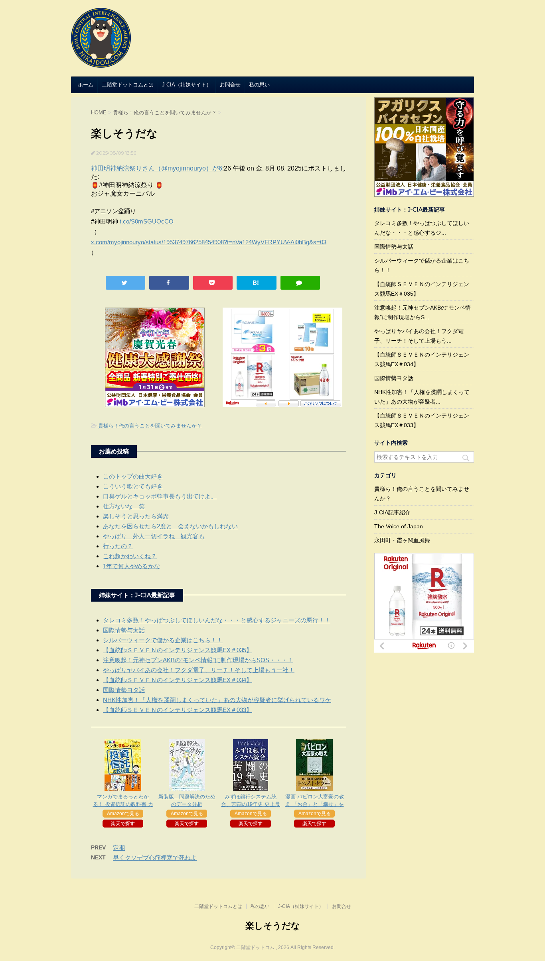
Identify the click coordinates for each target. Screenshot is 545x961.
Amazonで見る (123, 813)
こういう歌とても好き (133, 486)
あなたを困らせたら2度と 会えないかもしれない (170, 526)
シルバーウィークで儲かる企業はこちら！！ (163, 640)
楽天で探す (123, 823)
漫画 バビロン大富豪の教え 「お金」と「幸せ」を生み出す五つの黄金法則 (314, 804)
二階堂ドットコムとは (128, 85)
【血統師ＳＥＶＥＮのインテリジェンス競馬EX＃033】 (177, 709)
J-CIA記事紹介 (392, 512)
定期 (119, 847)
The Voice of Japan (398, 526)
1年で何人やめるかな (131, 566)
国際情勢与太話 (124, 630)
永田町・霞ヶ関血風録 (402, 540)
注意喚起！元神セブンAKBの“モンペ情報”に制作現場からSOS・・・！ (198, 660)
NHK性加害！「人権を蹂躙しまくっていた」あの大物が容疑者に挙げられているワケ (217, 699)
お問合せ (230, 85)
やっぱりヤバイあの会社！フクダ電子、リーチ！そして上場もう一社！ (198, 670)
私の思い (259, 85)
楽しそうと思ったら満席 (136, 516)
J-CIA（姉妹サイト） (186, 85)
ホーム (85, 85)
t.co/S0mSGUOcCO (147, 221)
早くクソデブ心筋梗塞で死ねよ (155, 857)
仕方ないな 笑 (124, 506)
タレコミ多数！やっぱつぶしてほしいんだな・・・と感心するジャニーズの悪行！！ (216, 620)
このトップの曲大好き (133, 476)
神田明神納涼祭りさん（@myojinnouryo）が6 (156, 168)
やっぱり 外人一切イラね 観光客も (154, 536)
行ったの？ (118, 546)
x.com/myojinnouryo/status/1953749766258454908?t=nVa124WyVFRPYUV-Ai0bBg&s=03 (208, 242)
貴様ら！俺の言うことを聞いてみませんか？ (150, 426)
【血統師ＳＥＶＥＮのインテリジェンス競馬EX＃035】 (177, 650)
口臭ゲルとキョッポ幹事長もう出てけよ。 (160, 496)
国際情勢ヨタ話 (124, 689)
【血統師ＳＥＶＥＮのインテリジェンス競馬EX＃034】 (177, 680)
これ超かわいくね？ (130, 556)
